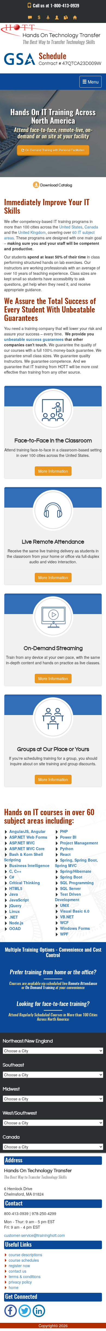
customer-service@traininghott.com (34, 1235)
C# (11, 877)
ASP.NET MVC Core (27, 848)
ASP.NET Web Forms (28, 837)
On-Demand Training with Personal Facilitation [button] (54, 150)
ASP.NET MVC (22, 842)
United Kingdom (32, 232)
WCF (64, 922)
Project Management (79, 842)
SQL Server (70, 888)
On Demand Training (40, 988)
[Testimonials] (30, 17)
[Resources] (66, 17)
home (13, 1287)
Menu (93, 82)
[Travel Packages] (48, 17)
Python (66, 848)
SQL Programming (77, 882)
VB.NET (67, 916)
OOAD (15, 928)
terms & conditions (24, 1276)
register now (19, 1265)
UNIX (64, 905)
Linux (14, 911)
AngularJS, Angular (27, 831)
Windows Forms (75, 928)
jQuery (15, 905)
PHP (64, 831)
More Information (53, 471)
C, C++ (15, 871)
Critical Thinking (24, 882)
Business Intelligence (29, 865)
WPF (64, 934)
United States (70, 227)
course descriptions (25, 1254)
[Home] (75, 17)
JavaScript (19, 900)
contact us (17, 1271)
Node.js (16, 922)
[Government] (57, 17)
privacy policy (20, 1282)
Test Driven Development (68, 896)
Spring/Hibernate (75, 871)
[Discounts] (39, 17)
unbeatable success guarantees (34, 339)
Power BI (68, 837)
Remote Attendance (82, 984)
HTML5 (15, 888)
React (65, 854)
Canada (91, 227)
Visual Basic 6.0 (74, 911)
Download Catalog (55, 185)
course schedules (24, 1260)
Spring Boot (71, 877)
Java (13, 894)
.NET (13, 917)
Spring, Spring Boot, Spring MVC (76, 862)
